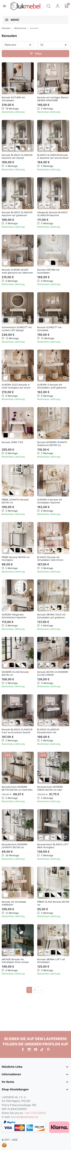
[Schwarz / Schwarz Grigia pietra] (47, 780)
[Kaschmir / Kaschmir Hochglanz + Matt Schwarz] (18, 148)
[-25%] (18, 767)
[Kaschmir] (18, 435)
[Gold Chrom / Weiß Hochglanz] (53, 550)
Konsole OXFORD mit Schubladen (48, 271)
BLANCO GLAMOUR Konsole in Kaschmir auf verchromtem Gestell (53, 158)
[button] (48, 6)
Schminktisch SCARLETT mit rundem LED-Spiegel (17, 329)
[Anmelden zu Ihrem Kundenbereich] (57, 6)
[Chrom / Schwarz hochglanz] (18, 722)
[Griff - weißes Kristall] (47, 90)
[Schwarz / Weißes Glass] (18, 665)
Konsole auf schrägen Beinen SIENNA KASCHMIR (53, 99)
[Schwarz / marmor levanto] (11, 492)
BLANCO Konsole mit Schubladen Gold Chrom (50, 558)
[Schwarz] (5, 435)
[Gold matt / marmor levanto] (5, 492)
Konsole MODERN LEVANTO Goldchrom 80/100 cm (52, 443)
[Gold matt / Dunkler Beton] (5, 780)
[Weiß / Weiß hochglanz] (5, 263)
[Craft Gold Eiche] (11, 895)
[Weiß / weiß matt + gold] (47, 263)
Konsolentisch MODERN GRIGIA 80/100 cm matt (50, 788)
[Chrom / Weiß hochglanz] (53, 722)
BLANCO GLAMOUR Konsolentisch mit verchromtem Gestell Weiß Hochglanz (51, 734)
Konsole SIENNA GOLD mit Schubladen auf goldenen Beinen (51, 617)
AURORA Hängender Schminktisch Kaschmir (14, 616)
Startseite (6, 28)
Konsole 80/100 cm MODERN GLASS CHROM (52, 673)
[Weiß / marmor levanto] (18, 492)
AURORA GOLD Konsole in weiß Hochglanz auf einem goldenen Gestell (16, 387)
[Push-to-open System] (41, 90)
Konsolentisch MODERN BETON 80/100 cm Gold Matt (17, 788)
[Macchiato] (18, 895)
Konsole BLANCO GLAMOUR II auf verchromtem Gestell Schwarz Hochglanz (17, 732)
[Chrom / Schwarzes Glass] (53, 665)
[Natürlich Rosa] (24, 895)
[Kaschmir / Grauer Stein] (11, 90)
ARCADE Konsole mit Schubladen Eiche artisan (15, 961)
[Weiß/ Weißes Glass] (5, 665)
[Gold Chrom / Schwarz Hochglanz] (59, 550)
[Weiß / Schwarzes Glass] (24, 665)
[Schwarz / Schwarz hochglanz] (18, 550)
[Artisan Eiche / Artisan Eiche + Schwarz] (18, 952)
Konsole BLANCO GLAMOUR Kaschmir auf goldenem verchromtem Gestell (17, 215)
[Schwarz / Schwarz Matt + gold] (53, 263)
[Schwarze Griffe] (11, 952)
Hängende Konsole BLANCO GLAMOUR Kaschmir (52, 214)
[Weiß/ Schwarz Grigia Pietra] (41, 780)
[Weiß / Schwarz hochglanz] (11, 550)
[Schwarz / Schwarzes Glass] (11, 665)
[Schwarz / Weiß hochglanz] (24, 550)
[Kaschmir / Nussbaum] (5, 90)
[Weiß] (11, 435)
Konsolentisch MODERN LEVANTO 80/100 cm (14, 846)
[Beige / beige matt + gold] (41, 263)
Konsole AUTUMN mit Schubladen (13, 99)
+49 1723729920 (35, 1113)
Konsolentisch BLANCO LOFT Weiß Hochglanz (53, 846)
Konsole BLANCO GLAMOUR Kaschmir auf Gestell (17, 156)
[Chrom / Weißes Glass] (47, 665)
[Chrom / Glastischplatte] (41, 665)
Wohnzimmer (20, 28)
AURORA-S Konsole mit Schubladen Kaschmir (49, 501)
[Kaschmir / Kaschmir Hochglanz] (53, 90)
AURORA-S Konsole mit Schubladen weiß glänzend (51, 386)
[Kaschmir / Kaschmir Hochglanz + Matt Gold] (24, 148)
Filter (35, 54)
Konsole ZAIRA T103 (12, 442)
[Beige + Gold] (11, 320)
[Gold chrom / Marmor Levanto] (41, 435)
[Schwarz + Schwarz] (5, 320)
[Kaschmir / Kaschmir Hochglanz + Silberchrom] (53, 148)
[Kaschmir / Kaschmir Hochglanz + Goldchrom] (18, 205)
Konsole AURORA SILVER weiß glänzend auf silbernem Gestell (17, 272)
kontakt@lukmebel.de (24, 1117)
